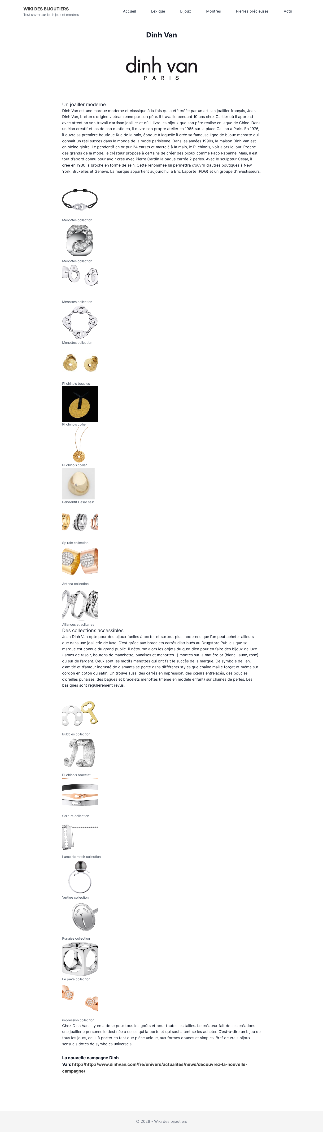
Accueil (129, 11)
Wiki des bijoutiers (46, 8)
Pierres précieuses (252, 11)
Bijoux (185, 11)
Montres (213, 11)
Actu (288, 11)
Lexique (158, 11)
